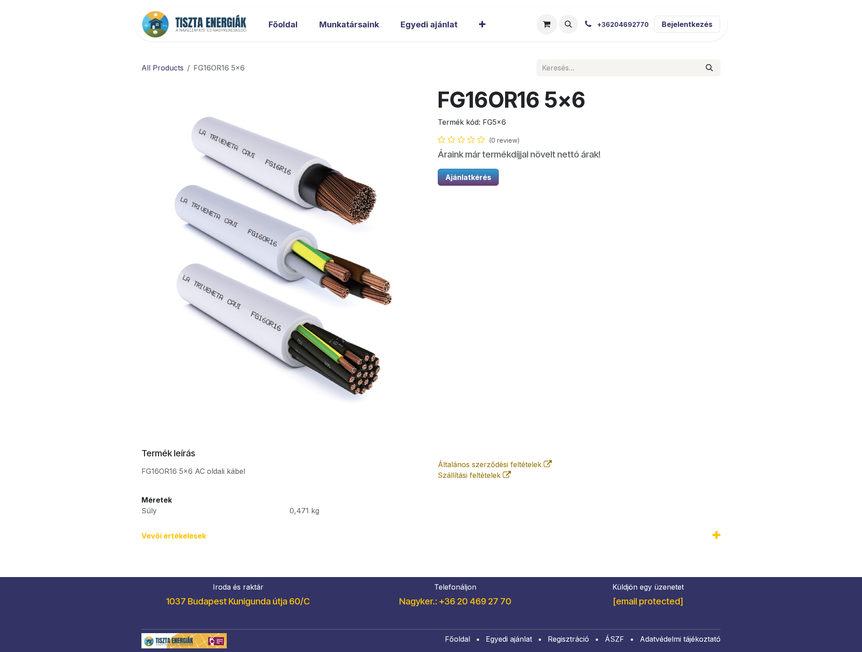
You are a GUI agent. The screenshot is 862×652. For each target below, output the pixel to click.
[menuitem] (283, 24)
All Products (162, 67)
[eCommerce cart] (547, 24)
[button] (568, 24)
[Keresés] (709, 67)
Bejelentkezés (687, 24)
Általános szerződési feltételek (491, 464)
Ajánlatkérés (468, 177)
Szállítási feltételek (470, 475)
